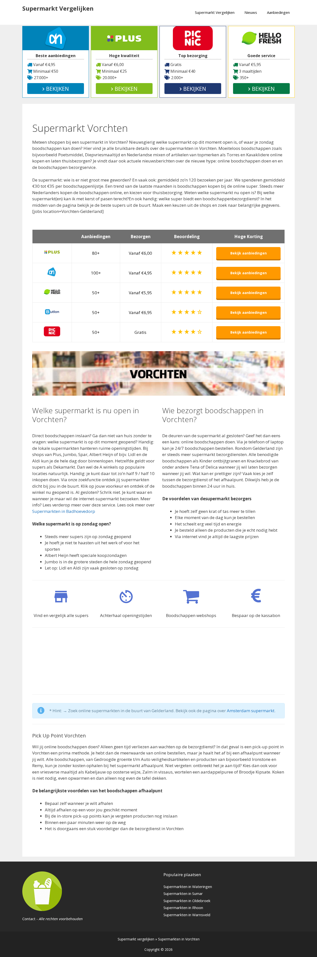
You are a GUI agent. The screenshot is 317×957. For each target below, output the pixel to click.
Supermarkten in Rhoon (183, 907)
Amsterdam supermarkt (250, 710)
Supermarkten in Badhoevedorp (63, 511)
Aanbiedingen (278, 12)
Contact (28, 918)
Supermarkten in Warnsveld (186, 914)
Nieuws (250, 12)
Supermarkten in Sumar (183, 893)
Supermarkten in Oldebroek (186, 900)
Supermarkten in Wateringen (187, 886)
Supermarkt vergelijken (136, 939)
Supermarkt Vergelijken (58, 8)
